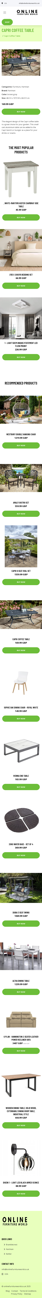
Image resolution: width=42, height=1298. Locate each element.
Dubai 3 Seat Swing (21, 912)
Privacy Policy (16, 1294)
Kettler (9, 1254)
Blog (8, 1291)
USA (5, 3)
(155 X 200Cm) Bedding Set (21, 274)
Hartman (25, 87)
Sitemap (27, 1294)
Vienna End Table (21, 775)
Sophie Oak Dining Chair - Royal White (21, 707)
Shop (7, 22)
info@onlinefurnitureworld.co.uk (29, 3)
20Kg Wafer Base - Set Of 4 (21, 844)
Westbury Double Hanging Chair (21, 434)
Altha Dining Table (21, 980)
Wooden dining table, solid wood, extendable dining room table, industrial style (21, 1111)
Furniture (17, 87)
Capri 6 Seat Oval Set (21, 570)
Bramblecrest (11, 1244)
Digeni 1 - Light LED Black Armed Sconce (21, 1182)
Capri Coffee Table (21, 639)
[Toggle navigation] (5, 12)
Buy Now (21, 112)
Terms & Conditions (28, 1291)
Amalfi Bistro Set (21, 502)
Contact (14, 1291)
